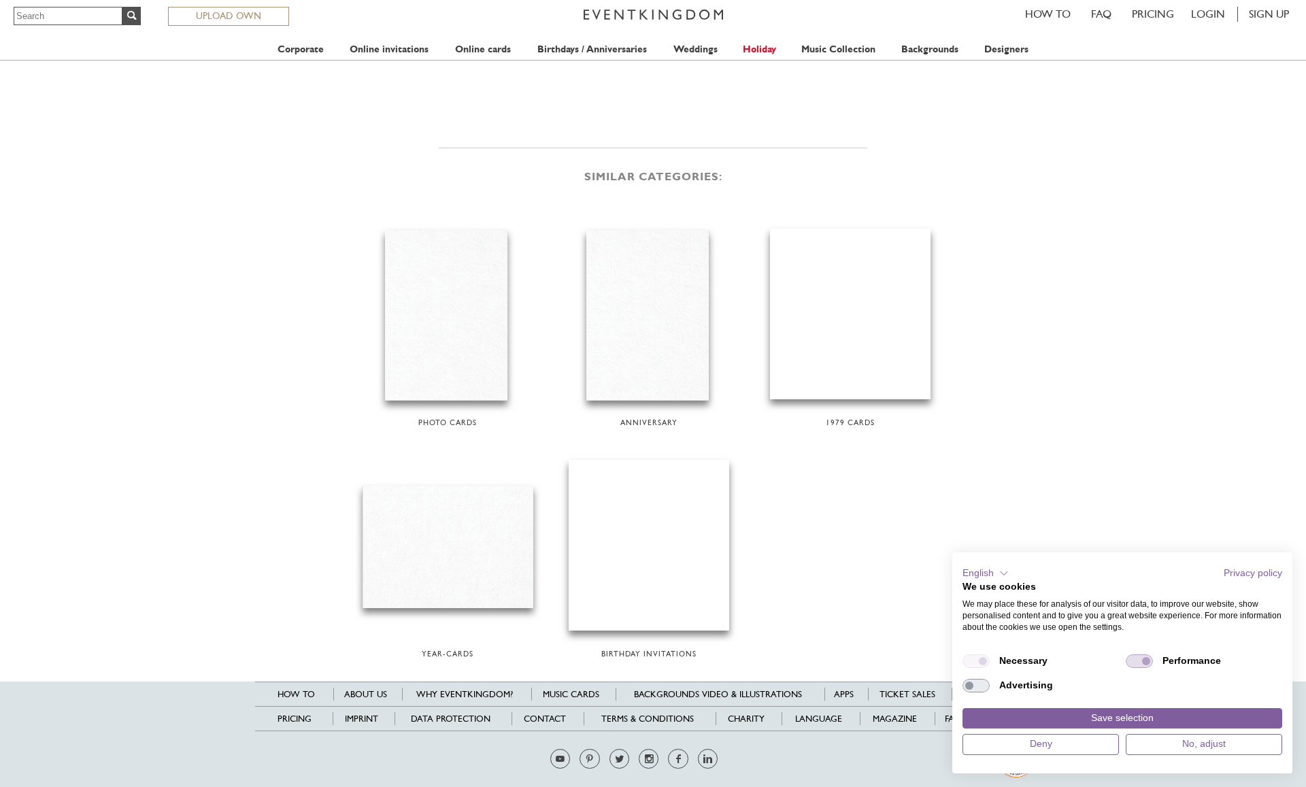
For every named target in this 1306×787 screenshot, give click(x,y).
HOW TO (1048, 13)
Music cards (571, 694)
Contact (545, 719)
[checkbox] (976, 661)
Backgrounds (929, 49)
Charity (746, 719)
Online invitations (389, 49)
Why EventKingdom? (464, 694)
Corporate (301, 49)
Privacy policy (1253, 573)
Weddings (695, 49)
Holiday (759, 49)
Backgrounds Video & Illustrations (718, 694)
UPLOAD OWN (228, 15)
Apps (844, 694)
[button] (985, 573)
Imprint (361, 719)
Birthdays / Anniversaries (592, 49)
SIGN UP (1269, 13)
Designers (1006, 49)
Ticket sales (907, 694)
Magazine (895, 719)
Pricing (1153, 13)
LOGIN (1208, 13)
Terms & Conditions (647, 719)
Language (818, 719)
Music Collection (838, 49)
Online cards (483, 49)
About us (365, 694)
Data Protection (450, 719)
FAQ (1101, 13)
